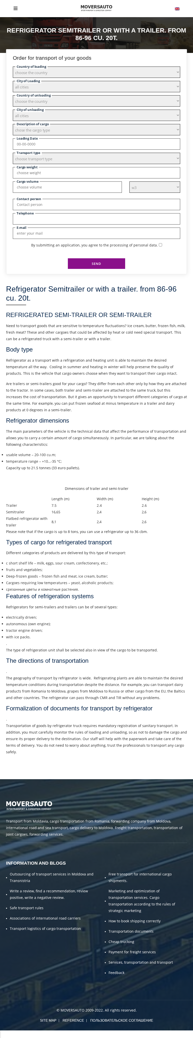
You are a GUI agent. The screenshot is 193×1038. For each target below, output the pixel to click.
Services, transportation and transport (141, 962)
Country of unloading (34, 95)
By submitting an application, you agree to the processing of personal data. (94, 245)
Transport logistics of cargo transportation (45, 928)
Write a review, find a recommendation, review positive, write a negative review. (49, 894)
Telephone (25, 213)
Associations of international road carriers (45, 918)
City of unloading (30, 109)
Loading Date (27, 138)
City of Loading (28, 81)
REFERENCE (73, 1020)
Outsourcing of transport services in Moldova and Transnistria (51, 877)
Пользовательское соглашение (121, 1020)
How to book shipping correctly (135, 921)
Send (96, 263)
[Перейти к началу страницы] (0, 1034)
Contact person (29, 199)
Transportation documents (131, 931)
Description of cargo (33, 124)
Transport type (28, 152)
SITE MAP (48, 1020)
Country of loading (31, 66)
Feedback (116, 972)
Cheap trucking (121, 941)
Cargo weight (27, 167)
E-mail (21, 227)
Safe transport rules (26, 907)
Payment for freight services (132, 952)
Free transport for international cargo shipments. (140, 877)
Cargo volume (27, 181)
